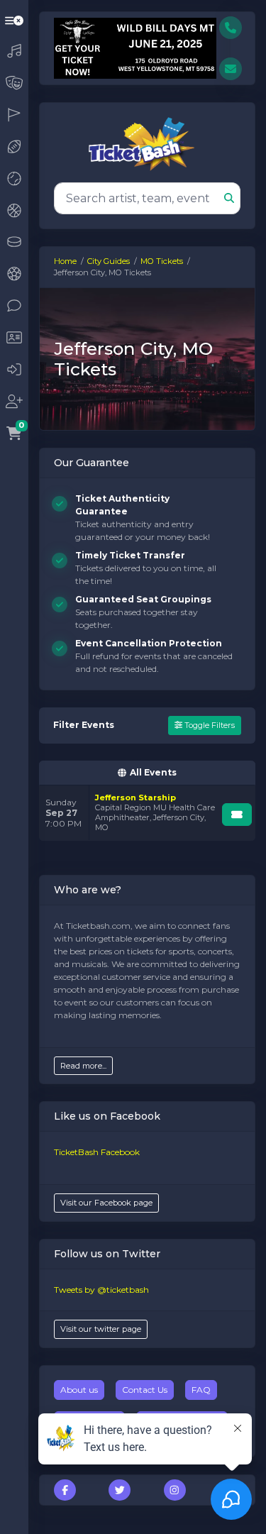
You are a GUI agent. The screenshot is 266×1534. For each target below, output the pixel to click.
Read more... (83, 1066)
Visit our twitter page (100, 1329)
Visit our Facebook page (106, 1203)
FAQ (201, 1389)
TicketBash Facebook (97, 1152)
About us (79, 1389)
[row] (147, 813)
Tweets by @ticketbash (101, 1289)
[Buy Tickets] (237, 814)
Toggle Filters (208, 725)
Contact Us (144, 1389)
